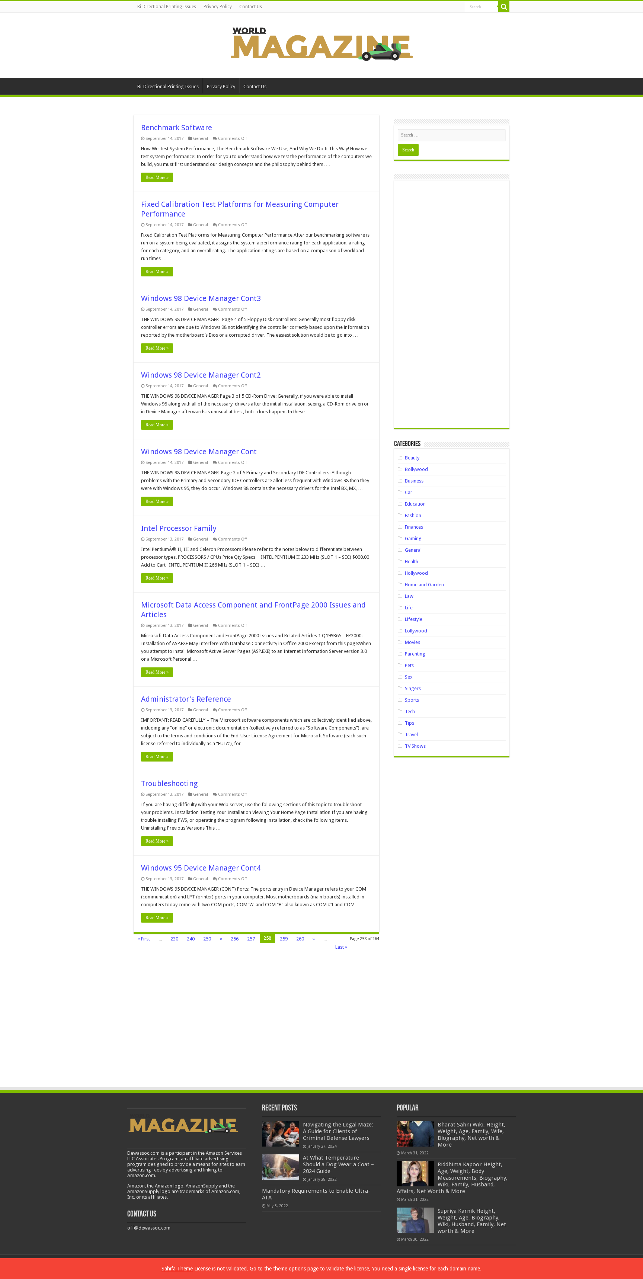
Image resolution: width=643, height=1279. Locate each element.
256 (235, 939)
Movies (412, 642)
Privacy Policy (218, 6)
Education (415, 504)
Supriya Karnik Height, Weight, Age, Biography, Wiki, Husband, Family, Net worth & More (472, 1221)
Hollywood (416, 573)
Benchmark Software (176, 127)
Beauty (412, 458)
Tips (409, 723)
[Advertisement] (452, 307)
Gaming (413, 538)
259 (284, 939)
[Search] (503, 6)
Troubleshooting (169, 783)
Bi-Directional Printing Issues (166, 6)
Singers (413, 688)
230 (174, 939)
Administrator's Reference (186, 699)
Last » (341, 947)
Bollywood (416, 469)
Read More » (157, 177)
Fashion (413, 515)
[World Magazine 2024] (321, 44)
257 (251, 939)
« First (143, 939)
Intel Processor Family (179, 528)
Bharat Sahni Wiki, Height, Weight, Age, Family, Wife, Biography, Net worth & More (471, 1134)
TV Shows (415, 746)
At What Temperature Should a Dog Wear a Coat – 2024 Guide (338, 1164)
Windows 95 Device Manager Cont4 (201, 867)
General (200, 138)
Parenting (415, 654)
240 (191, 939)
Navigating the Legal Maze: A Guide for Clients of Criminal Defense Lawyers (338, 1131)
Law (409, 596)
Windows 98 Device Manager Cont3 (201, 298)
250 (207, 939)
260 (300, 939)
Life (409, 607)
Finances (414, 527)
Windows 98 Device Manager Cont (199, 451)
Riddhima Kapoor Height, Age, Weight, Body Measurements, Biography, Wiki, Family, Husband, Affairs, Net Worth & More (452, 1178)
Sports (412, 700)
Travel (411, 734)
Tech (410, 711)
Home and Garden (424, 584)
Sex (409, 677)
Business (414, 481)
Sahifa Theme (177, 1269)
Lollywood (416, 631)
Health (411, 561)
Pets (409, 665)
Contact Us (250, 6)
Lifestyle (413, 619)
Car (408, 492)
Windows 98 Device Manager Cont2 (201, 375)
